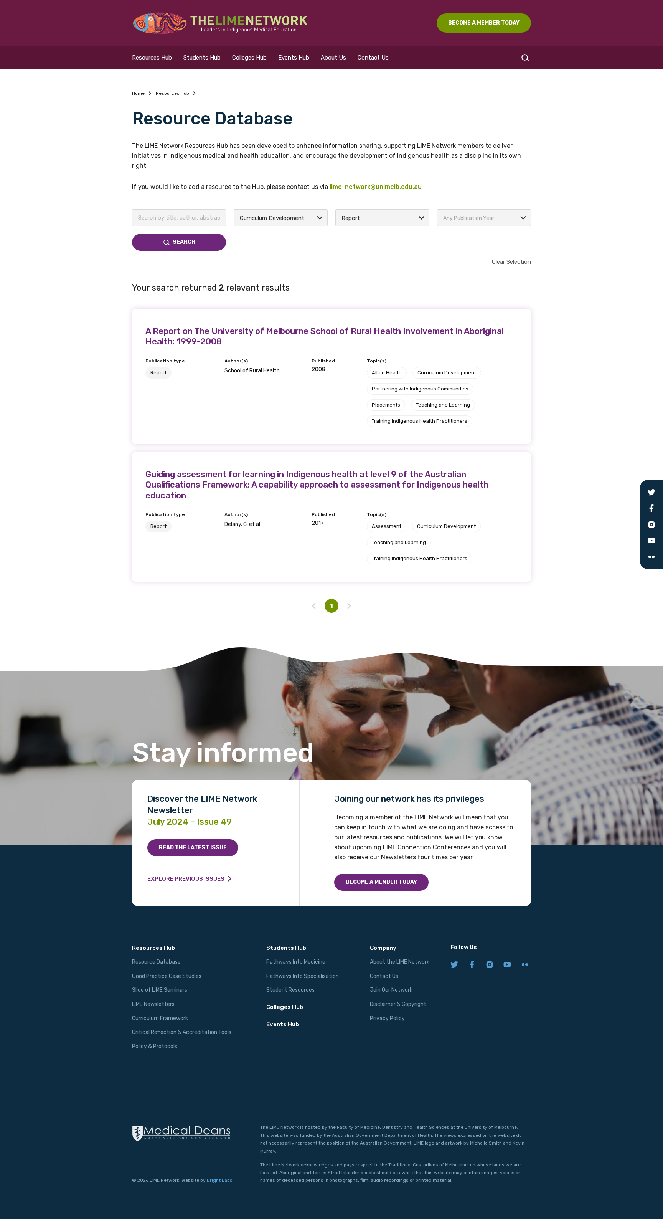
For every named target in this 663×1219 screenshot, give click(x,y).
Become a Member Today (381, 882)
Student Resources (290, 990)
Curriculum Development (446, 372)
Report (158, 372)
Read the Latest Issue (193, 847)
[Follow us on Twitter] (454, 965)
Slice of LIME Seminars (159, 990)
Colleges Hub (249, 57)
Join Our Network (391, 990)
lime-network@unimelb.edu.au (376, 186)
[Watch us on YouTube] (507, 965)
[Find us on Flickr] (525, 965)
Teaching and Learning (443, 405)
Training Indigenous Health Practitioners (419, 421)
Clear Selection (511, 261)
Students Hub (202, 57)
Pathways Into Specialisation (302, 976)
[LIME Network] (220, 23)
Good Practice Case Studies (166, 976)
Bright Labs (220, 1180)
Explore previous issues (185, 878)
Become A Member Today (484, 23)
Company (383, 947)
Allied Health (387, 372)
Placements (386, 405)
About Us (333, 57)
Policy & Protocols (154, 1046)
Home (138, 93)
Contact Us (373, 57)
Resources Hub (152, 57)
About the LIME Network (399, 962)
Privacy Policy (387, 1018)
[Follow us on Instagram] (489, 965)
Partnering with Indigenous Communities (420, 389)
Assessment (386, 526)
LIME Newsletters (153, 1004)
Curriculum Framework (160, 1018)
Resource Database (156, 962)
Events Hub (293, 57)
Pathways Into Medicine (295, 962)
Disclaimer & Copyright (398, 1004)
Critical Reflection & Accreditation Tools (181, 1032)
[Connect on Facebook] (472, 965)
